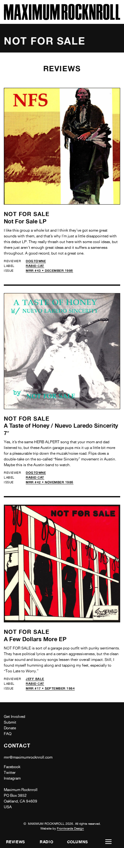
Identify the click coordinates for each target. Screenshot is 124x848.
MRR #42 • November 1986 (49, 482)
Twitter (10, 772)
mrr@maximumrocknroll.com (28, 757)
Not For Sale (27, 213)
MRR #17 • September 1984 (50, 688)
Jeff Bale (35, 679)
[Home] (62, 18)
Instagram (12, 778)
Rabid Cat (35, 266)
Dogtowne (36, 261)
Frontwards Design (70, 828)
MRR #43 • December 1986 (49, 270)
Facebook (12, 767)
